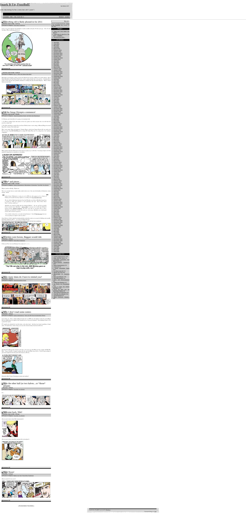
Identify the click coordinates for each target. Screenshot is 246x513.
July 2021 (56, 97)
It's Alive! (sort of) (58, 271)
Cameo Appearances (18, 185)
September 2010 (58, 207)
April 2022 (56, 84)
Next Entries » (31, 505)
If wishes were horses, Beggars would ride (22, 237)
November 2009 (58, 222)
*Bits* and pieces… (12, 181)
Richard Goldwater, (17, 208)
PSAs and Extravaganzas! (61, 280)
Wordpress (108, 510)
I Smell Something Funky (19, 115)
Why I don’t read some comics (17, 312)
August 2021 (57, 96)
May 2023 (56, 64)
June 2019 (56, 136)
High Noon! (8, 472)
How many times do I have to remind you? (22, 277)
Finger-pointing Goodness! (61, 262)
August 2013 (57, 153)
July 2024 (56, 42)
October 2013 (57, 150)
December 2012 (58, 165)
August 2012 (57, 171)
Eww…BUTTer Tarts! (59, 258)
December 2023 (58, 53)
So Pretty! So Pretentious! (33, 115)
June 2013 (56, 156)
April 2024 (56, 47)
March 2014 (57, 142)
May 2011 (56, 194)
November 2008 (58, 240)
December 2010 (58, 202)
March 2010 (57, 216)
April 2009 (56, 233)
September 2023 (58, 58)
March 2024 (57, 48)
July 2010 (56, 210)
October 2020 (57, 111)
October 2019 (57, 130)
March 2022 (57, 85)
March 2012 (57, 179)
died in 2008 (25, 207)
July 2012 (56, 173)
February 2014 (58, 144)
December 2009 (58, 220)
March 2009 (57, 234)
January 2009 (57, 237)
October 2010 (57, 205)
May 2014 (56, 139)
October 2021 (57, 93)
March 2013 (57, 160)
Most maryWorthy (58, 276)
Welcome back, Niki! (12, 412)
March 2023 (57, 67)
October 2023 (57, 56)
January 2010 (57, 219)
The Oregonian (38, 214)
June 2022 (56, 81)
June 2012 (56, 174)
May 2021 (56, 101)
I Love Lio (56, 266)
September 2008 (58, 243)
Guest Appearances (59, 265)
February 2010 (58, 217)
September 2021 (58, 94)
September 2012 (58, 170)
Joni (155, 511)
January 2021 (57, 107)
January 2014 (57, 145)
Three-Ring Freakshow (19, 25)
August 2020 (57, 114)
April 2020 (56, 121)
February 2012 (58, 180)
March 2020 (57, 122)
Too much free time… (59, 37)
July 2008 (56, 246)
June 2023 (56, 62)
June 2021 (56, 99)
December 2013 (58, 147)
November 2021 (58, 91)
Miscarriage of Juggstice (31, 185)
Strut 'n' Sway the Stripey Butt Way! (22, 74)
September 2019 (58, 131)
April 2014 (56, 140)
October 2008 (57, 242)
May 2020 (56, 119)
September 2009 (58, 225)
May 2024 (56, 45)
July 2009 (56, 228)
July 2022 (56, 79)
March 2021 (57, 104)
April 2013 (56, 159)
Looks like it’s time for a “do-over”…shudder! (61, 35)
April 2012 (56, 177)
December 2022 (58, 71)
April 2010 (56, 214)
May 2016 (56, 137)
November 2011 (58, 185)
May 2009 (56, 231)
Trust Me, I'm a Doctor (43, 185)
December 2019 (58, 127)
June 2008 (56, 248)
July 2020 (56, 116)
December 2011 (58, 183)
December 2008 (58, 239)
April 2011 (56, 196)
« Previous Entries (22, 505)
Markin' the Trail (17, 475)
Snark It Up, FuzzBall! (15, 4)
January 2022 (57, 88)
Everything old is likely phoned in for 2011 (22, 22)
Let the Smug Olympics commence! (19, 112)
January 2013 (57, 164)
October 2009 (57, 223)
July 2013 (56, 154)
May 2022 (56, 82)
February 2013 (58, 162)
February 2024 (58, 50)
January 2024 (57, 51)
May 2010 (56, 213)
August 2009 (57, 226)
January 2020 (57, 125)
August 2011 (57, 190)
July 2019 (56, 134)
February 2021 (58, 105)
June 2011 (56, 193)
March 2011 (57, 197)
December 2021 (58, 90)
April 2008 (56, 251)
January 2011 (57, 200)
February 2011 (58, 199)
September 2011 (58, 188)
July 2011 (56, 191)
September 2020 (58, 113)
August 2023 (57, 59)
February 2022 (58, 87)
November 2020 (58, 110)
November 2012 (58, 167)
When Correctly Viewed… (61, 297)
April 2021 (56, 102)
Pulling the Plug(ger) (59, 282)
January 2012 (57, 182)
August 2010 (57, 208)
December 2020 (58, 108)
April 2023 (56, 65)
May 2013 (56, 157)
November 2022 (58, 73)
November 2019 (58, 128)
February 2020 (58, 124)
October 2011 (57, 187)
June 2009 (56, 230)
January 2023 (57, 70)
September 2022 (58, 76)
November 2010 (58, 203)
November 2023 (58, 54)
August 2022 (57, 78)
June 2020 (56, 117)
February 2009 (58, 236)
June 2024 (56, 44)
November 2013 (58, 148)
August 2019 (57, 133)
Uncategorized (58, 295)
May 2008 (56, 250)
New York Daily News (37, 197)
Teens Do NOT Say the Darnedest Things (35, 315)
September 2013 (58, 151)
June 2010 (56, 211)
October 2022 (57, 74)
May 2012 (56, 176)
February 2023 (58, 68)
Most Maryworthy (58, 278)
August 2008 (57, 245)
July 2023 (56, 61)
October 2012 (57, 168)
